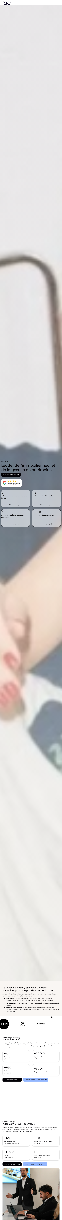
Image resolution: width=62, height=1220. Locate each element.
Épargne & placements (13, 1003)
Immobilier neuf (10, 998)
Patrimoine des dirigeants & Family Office (18, 1007)
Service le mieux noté (14, 483)
